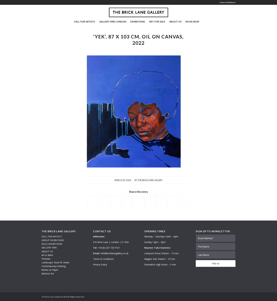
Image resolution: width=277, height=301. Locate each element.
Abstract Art (48, 273)
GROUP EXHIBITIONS (53, 240)
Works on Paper (50, 269)
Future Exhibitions (227, 2)
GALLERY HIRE (49, 247)
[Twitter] (42, 11)
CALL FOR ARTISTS (52, 236)
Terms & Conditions (103, 258)
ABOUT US (47, 251)
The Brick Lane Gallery (150, 180)
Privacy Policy (100, 264)
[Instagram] (47, 11)
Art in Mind (47, 255)
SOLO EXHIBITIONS (52, 243)
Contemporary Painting (54, 266)
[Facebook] (52, 11)
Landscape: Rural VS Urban (55, 262)
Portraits (46, 258)
